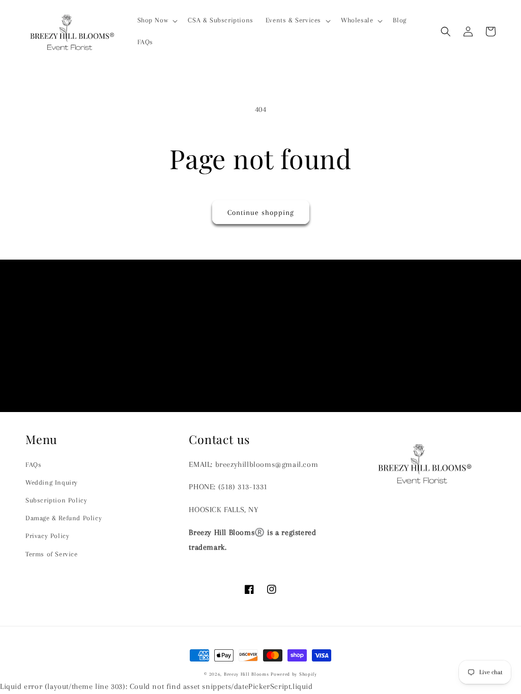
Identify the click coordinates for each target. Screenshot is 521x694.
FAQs (33, 464)
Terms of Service (51, 554)
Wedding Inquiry (51, 482)
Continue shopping (260, 212)
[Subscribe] (340, 374)
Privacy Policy (47, 536)
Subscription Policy (56, 500)
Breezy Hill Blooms (246, 674)
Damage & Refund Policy (63, 518)
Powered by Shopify (294, 674)
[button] (156, 20)
